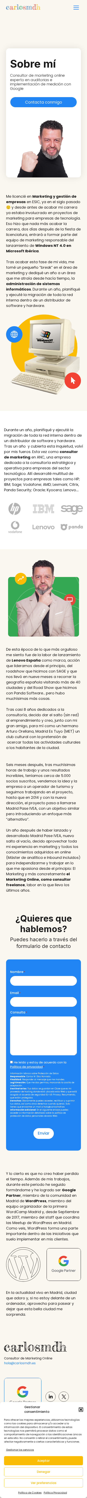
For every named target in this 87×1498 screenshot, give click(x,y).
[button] (81, 1410)
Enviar (43, 1133)
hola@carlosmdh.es (20, 1363)
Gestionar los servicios (20, 1449)
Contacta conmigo (43, 102)
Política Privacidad (55, 1492)
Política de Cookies (30, 1492)
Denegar (43, 1472)
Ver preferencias (43, 1483)
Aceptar (43, 1461)
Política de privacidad (26, 1067)
